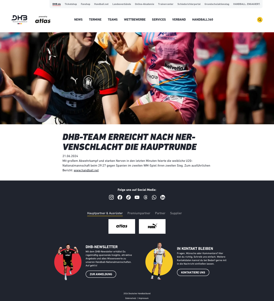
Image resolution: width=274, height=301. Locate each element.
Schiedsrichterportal (189, 4)
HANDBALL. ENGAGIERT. (246, 4)
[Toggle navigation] (260, 19)
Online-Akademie (144, 4)
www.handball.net (86, 170)
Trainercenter (165, 4)
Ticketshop (71, 4)
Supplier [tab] (176, 213)
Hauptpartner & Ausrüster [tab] (105, 213)
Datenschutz (130, 298)
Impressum (144, 298)
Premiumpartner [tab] (138, 213)
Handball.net (101, 4)
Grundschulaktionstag (217, 4)
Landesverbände (121, 4)
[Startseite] (19, 19)
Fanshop (85, 4)
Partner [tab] (160, 213)
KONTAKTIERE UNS (193, 272)
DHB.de (56, 4)
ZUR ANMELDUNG (101, 274)
